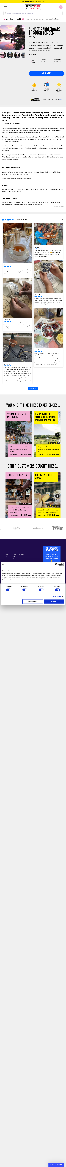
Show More (33, 389)
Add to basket (46, 73)
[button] (56, 1165)
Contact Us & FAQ (14, 556)
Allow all (53, 601)
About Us (8, 555)
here (60, 99)
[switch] (24, 590)
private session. (16, 191)
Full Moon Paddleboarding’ (48, 137)
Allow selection (32, 601)
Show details (57, 596)
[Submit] (5, 13)
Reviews (21, 554)
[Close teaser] (49, 1163)
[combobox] (33, 13)
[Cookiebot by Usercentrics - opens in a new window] (56, 564)
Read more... (33, 54)
